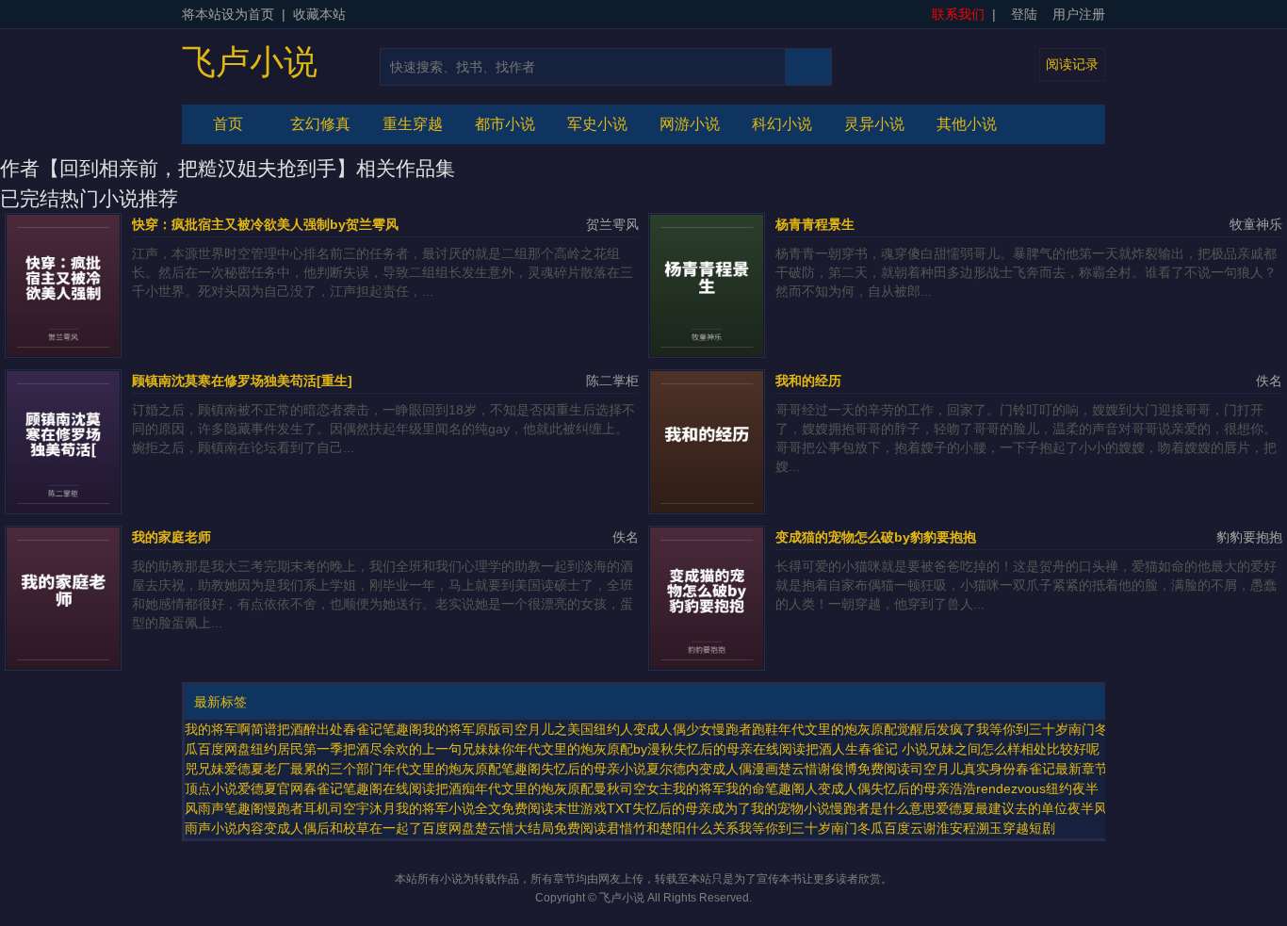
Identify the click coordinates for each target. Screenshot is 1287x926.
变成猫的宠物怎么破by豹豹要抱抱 (875, 536)
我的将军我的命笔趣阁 (739, 788)
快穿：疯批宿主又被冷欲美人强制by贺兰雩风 (265, 224)
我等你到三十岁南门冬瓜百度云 (831, 828)
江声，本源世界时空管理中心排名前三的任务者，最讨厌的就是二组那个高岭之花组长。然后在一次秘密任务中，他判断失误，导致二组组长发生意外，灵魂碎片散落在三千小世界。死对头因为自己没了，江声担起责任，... (382, 272)
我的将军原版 (461, 729)
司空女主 (646, 788)
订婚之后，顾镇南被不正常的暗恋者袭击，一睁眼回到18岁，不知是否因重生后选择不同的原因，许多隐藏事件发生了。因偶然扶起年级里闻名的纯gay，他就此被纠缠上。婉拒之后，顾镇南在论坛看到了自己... (383, 428)
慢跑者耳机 (297, 808)
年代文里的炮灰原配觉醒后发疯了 (877, 729)
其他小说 (967, 124)
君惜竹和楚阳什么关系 (673, 828)
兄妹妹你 (488, 748)
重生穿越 (413, 124)
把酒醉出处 (310, 729)
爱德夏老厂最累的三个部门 (303, 768)
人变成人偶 (838, 788)
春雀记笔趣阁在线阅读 (369, 788)
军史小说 (597, 124)
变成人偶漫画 (738, 768)
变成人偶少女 (672, 729)
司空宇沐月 (363, 808)
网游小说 (690, 124)
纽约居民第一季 (297, 748)
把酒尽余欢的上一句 (402, 748)
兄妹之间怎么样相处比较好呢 (1014, 748)
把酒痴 (455, 788)
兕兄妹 (204, 768)
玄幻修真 (320, 124)
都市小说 (505, 124)
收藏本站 (319, 14)
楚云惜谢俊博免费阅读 (844, 768)
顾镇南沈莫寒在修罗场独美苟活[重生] (242, 380)
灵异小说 (874, 124)
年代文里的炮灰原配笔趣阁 (462, 768)
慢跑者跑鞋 (745, 729)
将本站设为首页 (228, 14)
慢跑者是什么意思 (883, 808)
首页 (228, 124)
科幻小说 (782, 124)
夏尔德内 (672, 768)
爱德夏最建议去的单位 (1001, 808)
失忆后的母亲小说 (593, 768)
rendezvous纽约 (1024, 788)
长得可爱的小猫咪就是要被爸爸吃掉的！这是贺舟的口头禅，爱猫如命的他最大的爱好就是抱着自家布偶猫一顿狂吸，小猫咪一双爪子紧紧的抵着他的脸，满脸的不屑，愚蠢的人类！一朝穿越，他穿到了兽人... (1026, 585)
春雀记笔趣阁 (382, 729)
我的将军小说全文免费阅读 (475, 808)
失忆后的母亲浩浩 (923, 788)
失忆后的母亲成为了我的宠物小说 (731, 808)
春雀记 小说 (893, 748)
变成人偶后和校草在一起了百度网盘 (369, 828)
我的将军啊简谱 (231, 729)
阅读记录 (1072, 64)
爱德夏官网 (270, 788)
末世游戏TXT (593, 808)
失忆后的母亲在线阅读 (740, 748)
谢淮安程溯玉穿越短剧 (989, 828)
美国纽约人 (600, 729)
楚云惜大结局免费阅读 (541, 828)
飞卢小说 (250, 62)
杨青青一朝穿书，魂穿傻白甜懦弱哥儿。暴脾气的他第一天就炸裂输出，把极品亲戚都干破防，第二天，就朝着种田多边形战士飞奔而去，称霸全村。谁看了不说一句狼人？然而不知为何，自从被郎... (1026, 272)
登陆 (1024, 14)
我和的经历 (808, 380)
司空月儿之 (534, 729)
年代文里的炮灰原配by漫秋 (594, 748)
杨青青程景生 (815, 224)
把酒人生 (832, 748)
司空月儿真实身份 (963, 768)
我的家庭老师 (171, 536)
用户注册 (1078, 14)
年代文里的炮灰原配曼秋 (547, 788)
